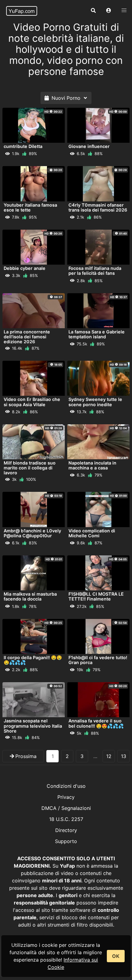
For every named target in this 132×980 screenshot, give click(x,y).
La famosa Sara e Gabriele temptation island (96, 334)
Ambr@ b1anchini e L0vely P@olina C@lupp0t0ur (32, 533)
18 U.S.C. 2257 (66, 819)
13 (123, 756)
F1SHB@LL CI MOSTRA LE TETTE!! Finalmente (96, 596)
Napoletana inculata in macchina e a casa (92, 465)
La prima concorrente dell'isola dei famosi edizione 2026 (27, 336)
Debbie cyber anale (24, 268)
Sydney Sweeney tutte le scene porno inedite (95, 402)
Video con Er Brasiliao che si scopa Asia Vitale (32, 402)
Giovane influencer (89, 146)
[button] (109, 10)
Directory (66, 830)
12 (108, 756)
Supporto (66, 841)
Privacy (66, 797)
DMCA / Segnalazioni (66, 808)
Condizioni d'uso (66, 786)
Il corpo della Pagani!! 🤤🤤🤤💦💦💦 (33, 660)
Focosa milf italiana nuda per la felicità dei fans (94, 271)
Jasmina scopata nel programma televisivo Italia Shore (33, 725)
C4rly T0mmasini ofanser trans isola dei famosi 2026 (97, 207)
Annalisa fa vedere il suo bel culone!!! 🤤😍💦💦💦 (96, 723)
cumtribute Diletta (23, 146)
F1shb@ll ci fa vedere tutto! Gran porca (97, 660)
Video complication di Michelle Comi (91, 533)
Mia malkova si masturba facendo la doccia (30, 596)
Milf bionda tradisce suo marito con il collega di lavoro (30, 467)
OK (115, 956)
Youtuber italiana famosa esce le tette (30, 207)
